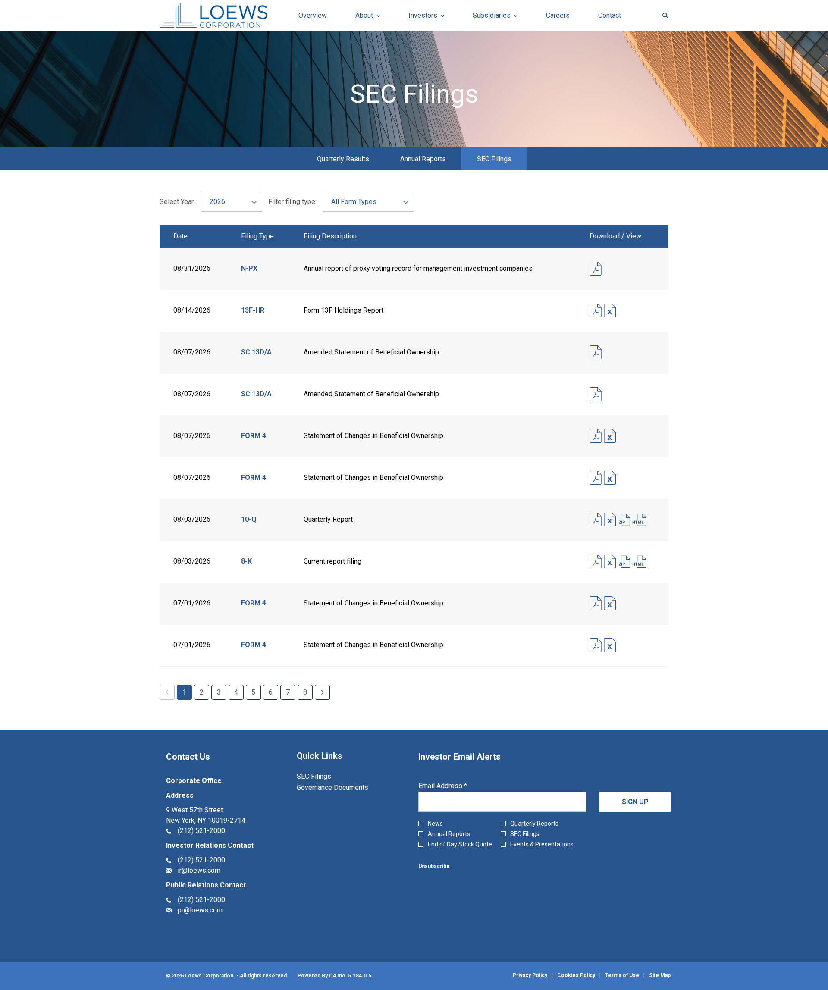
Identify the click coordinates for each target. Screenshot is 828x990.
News (435, 824)
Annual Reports (449, 834)
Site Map (660, 975)
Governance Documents (344, 787)
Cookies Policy (576, 975)
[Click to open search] (663, 16)
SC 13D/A (256, 352)
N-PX (249, 268)
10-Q (249, 519)
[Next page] (322, 692)
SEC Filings (325, 776)
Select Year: (177, 201)
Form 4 (253, 436)
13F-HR (252, 310)
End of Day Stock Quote (460, 844)
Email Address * (456, 786)
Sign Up (635, 802)
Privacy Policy (530, 975)
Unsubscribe (434, 866)
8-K (246, 561)
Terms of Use (622, 975)
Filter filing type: (292, 201)
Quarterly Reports (534, 824)
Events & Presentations (542, 844)
